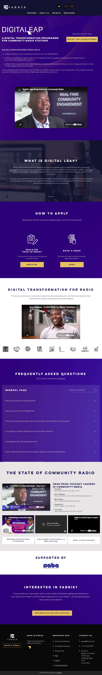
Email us (62, 379)
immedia (59, 673)
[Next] (89, 171)
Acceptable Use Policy (62, 646)
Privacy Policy (59, 651)
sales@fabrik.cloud (87, 641)
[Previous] (13, 171)
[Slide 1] (49, 196)
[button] (44, 13)
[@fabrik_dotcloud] (59, 6)
